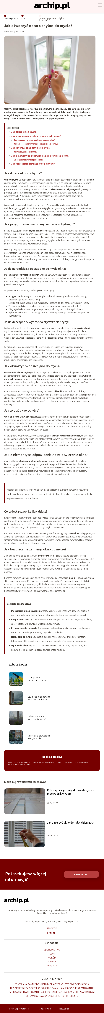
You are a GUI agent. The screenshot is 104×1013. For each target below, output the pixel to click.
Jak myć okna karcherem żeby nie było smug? (37, 679)
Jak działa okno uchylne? (24, 132)
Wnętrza (52, 965)
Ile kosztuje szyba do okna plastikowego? (37, 717)
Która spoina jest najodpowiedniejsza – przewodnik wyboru (70, 792)
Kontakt (52, 933)
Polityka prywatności (19, 1008)
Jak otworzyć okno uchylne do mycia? (31, 148)
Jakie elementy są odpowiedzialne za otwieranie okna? (40, 156)
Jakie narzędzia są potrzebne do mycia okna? (34, 140)
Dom (23, 18)
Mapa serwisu (44, 1008)
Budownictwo (52, 950)
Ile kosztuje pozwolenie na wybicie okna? (38, 737)
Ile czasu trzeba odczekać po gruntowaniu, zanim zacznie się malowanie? (52, 988)
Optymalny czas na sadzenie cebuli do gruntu (51, 996)
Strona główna (11, 18)
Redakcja (52, 928)
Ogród (52, 957)
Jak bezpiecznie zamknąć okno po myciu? (33, 164)
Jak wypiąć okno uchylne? (25, 152)
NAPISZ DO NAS (81, 874)
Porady (52, 961)
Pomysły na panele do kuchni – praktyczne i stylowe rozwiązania (51, 984)
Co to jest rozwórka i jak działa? (28, 160)
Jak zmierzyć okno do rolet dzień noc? (70, 822)
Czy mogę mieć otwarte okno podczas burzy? (38, 698)
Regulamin (64, 1008)
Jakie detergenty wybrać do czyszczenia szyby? (36, 144)
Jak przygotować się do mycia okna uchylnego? (36, 136)
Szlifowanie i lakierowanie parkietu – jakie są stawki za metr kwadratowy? (52, 992)
